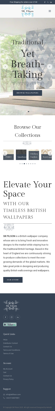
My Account (7, 369)
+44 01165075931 (12, 398)
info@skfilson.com (13, 394)
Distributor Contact (10, 343)
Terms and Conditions (11, 350)
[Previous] (4, 153)
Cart (4, 372)
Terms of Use (8, 353)
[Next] (50, 153)
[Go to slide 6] (30, 163)
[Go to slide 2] (22, 163)
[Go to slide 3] (24, 163)
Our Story (13, 280)
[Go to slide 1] (20, 163)
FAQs (5, 340)
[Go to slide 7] (32, 163)
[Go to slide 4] (26, 163)
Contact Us (7, 347)
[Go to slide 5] (28, 163)
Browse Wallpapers (27, 93)
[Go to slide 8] (35, 163)
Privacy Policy (8, 379)
